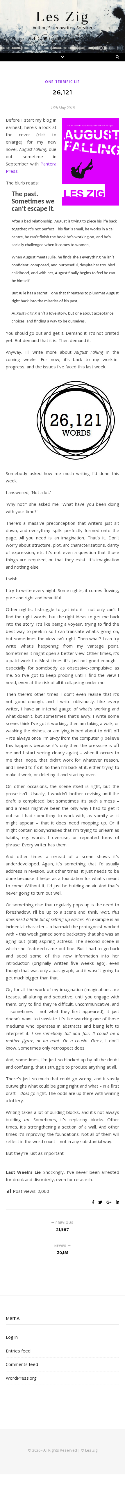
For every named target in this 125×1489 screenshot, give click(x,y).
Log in (12, 1337)
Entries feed (18, 1351)
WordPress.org (21, 1378)
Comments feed (22, 1364)
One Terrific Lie (62, 81)
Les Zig (62, 16)
